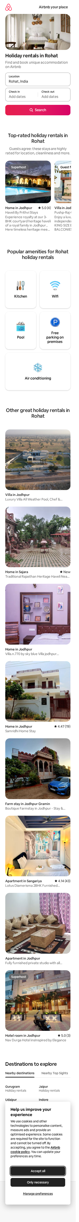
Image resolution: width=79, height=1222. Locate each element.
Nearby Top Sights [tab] (54, 1073)
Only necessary (38, 1182)
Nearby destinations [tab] (19, 1073)
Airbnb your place (53, 7)
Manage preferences (38, 1194)
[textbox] (21, 96)
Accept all (38, 1171)
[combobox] (38, 81)
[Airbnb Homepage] (8, 7)
